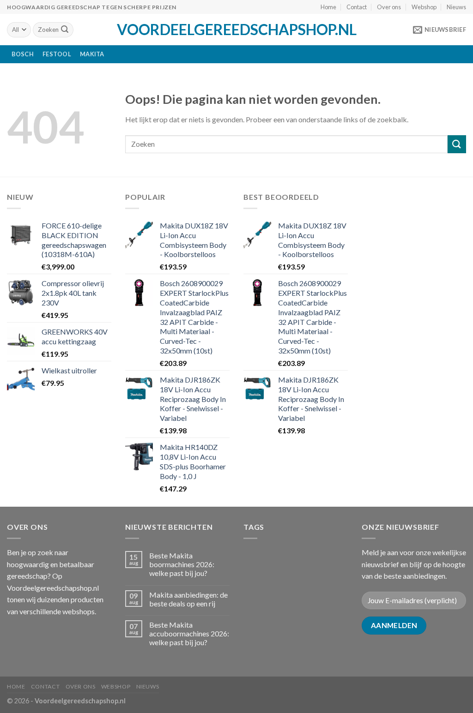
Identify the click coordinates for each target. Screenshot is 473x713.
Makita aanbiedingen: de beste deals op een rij (188, 599)
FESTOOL (56, 54)
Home (328, 7)
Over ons (389, 7)
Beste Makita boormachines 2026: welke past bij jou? (181, 564)
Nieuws (456, 7)
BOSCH (23, 54)
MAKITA (92, 54)
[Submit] (65, 30)
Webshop (424, 7)
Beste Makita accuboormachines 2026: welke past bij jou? (189, 633)
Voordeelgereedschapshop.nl (237, 29)
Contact (356, 7)
